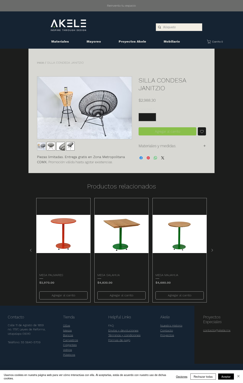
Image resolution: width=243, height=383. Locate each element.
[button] (215, 42)
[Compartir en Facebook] (141, 158)
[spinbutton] (147, 117)
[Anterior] (30, 250)
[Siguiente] (212, 250)
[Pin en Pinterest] (148, 158)
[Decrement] (142, 117)
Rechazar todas (203, 376)
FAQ (111, 325)
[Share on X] (162, 158)
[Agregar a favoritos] (202, 131)
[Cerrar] (238, 376)
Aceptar (226, 376)
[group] (121, 250)
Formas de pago (119, 340)
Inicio (40, 62)
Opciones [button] (181, 376)
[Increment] (152, 117)
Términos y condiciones (124, 335)
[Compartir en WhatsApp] (155, 158)
